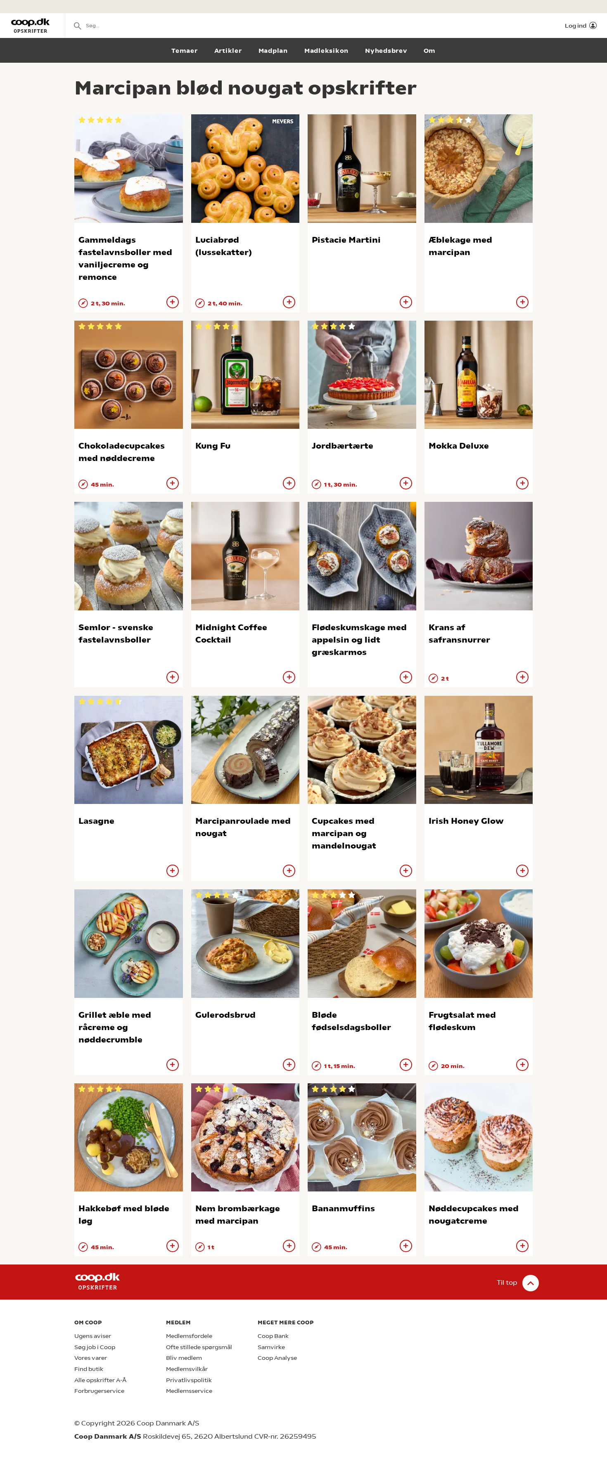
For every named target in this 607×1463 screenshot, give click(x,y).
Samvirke (271, 1347)
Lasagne (96, 821)
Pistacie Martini (346, 240)
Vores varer (90, 1357)
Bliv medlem (184, 1357)
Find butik (88, 1369)
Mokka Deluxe (459, 446)
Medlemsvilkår (187, 1369)
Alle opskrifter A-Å (100, 1380)
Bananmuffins (343, 1208)
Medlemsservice (189, 1390)
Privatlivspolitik (189, 1380)
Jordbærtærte (342, 446)
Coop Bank (273, 1336)
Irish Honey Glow (466, 821)
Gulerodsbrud (225, 1015)
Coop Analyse (277, 1357)
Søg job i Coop (94, 1347)
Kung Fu (212, 446)
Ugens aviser (92, 1336)
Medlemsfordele (189, 1336)
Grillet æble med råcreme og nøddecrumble (114, 1027)
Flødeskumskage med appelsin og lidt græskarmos (359, 640)
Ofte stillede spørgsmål (199, 1347)
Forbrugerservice (99, 1390)
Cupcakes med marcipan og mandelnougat (344, 833)
